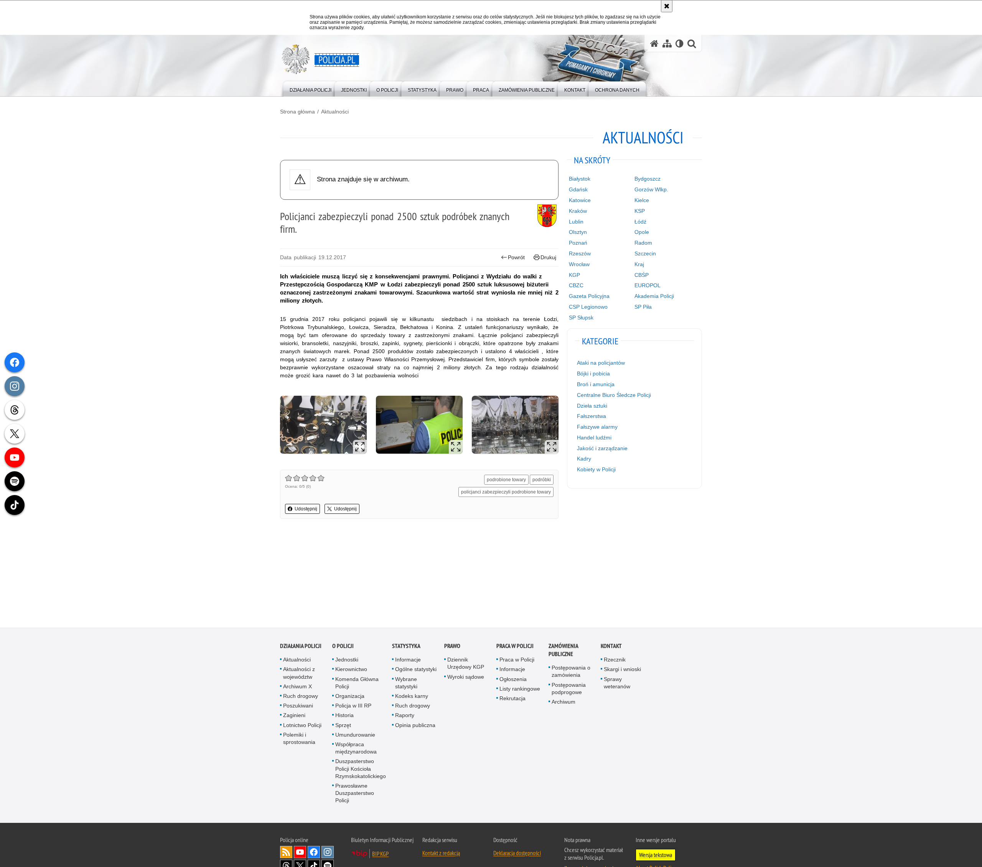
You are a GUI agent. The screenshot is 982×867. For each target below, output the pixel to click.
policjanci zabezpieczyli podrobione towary (506, 492)
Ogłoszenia (513, 680)
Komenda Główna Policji (357, 683)
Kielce (641, 200)
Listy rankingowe (519, 689)
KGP (574, 275)
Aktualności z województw (299, 674)
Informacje (408, 661)
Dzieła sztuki (592, 406)
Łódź (640, 222)
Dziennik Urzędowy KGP (465, 664)
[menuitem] (310, 88)
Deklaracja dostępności (517, 853)
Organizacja (349, 697)
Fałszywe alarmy (597, 427)
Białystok (579, 179)
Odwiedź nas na (300, 853)
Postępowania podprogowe (569, 689)
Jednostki (346, 661)
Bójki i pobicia (593, 373)
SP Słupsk (581, 317)
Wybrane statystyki (406, 683)
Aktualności (335, 112)
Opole (641, 232)
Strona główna (297, 112)
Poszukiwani (298, 707)
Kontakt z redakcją (441, 853)
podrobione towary (506, 479)
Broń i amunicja (596, 384)
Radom (643, 243)
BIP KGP (380, 854)
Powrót (516, 257)
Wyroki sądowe (465, 678)
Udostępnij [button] (306, 509)
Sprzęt (343, 726)
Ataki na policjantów (601, 363)
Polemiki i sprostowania (299, 739)
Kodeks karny (411, 697)
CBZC (576, 285)
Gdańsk (578, 189)
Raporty (404, 716)
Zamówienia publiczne (563, 651)
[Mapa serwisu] (667, 43)
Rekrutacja (512, 699)
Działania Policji (300, 647)
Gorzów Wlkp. (651, 189)
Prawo (452, 647)
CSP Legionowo (588, 307)
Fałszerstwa (591, 416)
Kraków (578, 211)
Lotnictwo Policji (302, 726)
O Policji (343, 647)
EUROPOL (647, 285)
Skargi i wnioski (622, 670)
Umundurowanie (355, 735)
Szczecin (645, 253)
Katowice (580, 200)
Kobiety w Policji (596, 469)
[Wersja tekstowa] (680, 43)
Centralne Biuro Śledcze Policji (614, 395)
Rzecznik (615, 661)
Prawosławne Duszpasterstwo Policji (354, 793)
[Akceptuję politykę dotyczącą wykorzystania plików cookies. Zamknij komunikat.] (666, 6)
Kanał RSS (286, 853)
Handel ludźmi (594, 437)
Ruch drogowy (300, 697)
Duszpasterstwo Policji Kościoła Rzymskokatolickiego (360, 769)
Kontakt (611, 647)
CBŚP (641, 275)
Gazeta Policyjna (589, 296)
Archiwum (563, 702)
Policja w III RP (353, 707)
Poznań (578, 243)
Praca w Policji (515, 647)
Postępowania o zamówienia (571, 672)
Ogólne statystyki (416, 670)
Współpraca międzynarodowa (356, 748)
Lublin (576, 222)
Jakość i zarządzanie (602, 448)
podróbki (541, 479)
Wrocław (579, 264)
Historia (344, 716)
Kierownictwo (351, 670)
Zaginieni (294, 716)
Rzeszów (580, 253)
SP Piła (643, 307)
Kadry (584, 459)
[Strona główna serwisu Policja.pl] (654, 43)
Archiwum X (297, 687)
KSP (639, 211)
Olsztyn (578, 232)
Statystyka (406, 647)
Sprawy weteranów (617, 683)
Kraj (639, 264)
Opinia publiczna (415, 726)
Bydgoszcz (647, 179)
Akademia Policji (654, 296)
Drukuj (548, 257)
